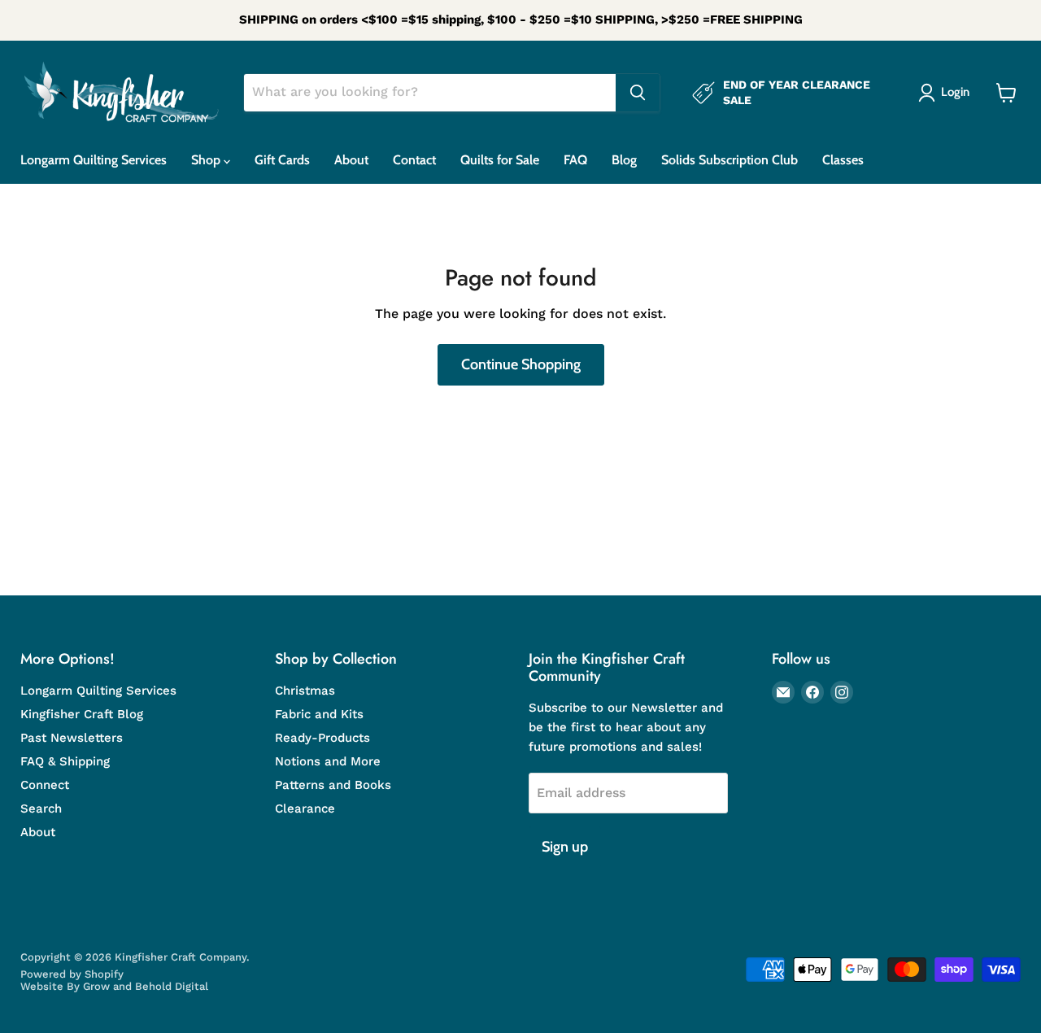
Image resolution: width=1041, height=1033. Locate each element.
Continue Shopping (521, 364)
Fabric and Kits (319, 714)
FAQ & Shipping (65, 761)
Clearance (305, 808)
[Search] (638, 92)
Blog (624, 160)
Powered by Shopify (72, 974)
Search (41, 808)
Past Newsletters (71, 737)
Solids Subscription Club (729, 160)
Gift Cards (282, 160)
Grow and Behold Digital (145, 986)
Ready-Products (322, 737)
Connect (44, 785)
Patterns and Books (333, 785)
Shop (207, 160)
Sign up (565, 847)
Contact (414, 160)
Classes (843, 160)
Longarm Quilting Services (93, 160)
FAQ (575, 160)
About (351, 160)
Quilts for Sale (499, 160)
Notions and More (328, 761)
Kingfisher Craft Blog (81, 714)
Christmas (305, 690)
